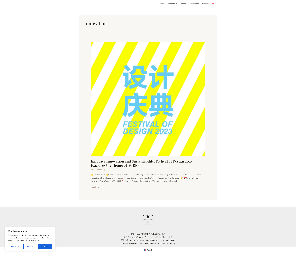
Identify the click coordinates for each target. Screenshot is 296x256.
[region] (30, 239)
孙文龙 (169, 237)
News (93, 169)
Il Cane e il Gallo (155, 237)
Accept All (45, 246)
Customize (15, 246)
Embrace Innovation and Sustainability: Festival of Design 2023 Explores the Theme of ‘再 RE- (141, 163)
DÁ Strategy (87, 3)
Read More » (95, 186)
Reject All (30, 246)
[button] (176, 3)
